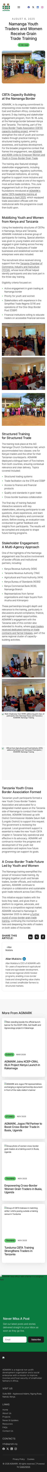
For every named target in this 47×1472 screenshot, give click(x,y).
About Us (7, 1413)
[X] (33, 7)
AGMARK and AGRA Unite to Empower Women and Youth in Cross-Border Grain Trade (23, 155)
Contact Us (8, 1431)
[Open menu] (19, 7)
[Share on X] (37, 936)
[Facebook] (29, 7)
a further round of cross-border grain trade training (20, 917)
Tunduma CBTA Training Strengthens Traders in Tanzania (19, 1251)
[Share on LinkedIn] (30, 936)
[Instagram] (42, 7)
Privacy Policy (19, 1459)
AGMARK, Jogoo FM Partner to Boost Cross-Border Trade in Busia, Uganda (23, 1127)
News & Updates (11, 1420)
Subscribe (36, 1339)
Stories (10, 1116)
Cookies (30, 1459)
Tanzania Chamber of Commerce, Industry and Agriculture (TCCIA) (22, 267)
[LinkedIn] (38, 7)
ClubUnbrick (25, 1466)
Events (9, 1054)
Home (5, 1409)
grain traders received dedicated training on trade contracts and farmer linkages (23, 630)
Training (10, 1178)
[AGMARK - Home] (7, 7)
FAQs (5, 1427)
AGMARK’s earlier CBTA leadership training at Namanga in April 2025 (21, 194)
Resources (8, 1424)
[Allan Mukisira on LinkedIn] (24, 958)
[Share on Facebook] (43, 936)
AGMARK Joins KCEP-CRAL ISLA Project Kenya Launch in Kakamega (22, 1065)
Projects (6, 1416)
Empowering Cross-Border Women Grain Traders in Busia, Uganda (23, 1189)
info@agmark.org (10, 1444)
